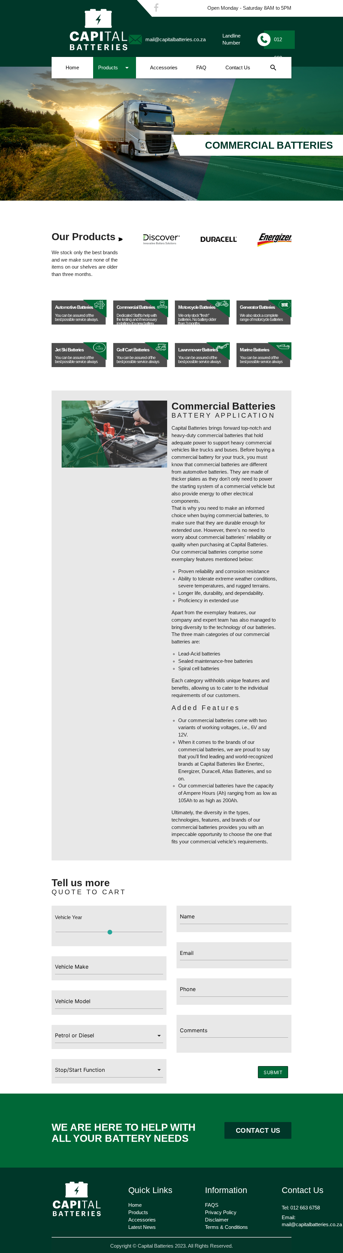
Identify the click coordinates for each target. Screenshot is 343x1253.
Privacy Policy (220, 1212)
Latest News (142, 1227)
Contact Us (237, 67)
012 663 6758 (279, 43)
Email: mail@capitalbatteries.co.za (312, 1221)
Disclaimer (216, 1220)
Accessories (164, 67)
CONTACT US (258, 1130)
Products (114, 68)
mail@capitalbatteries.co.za (175, 39)
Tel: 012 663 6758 (301, 1207)
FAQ (201, 67)
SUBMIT (273, 1072)
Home (72, 67)
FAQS (211, 1205)
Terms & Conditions (226, 1227)
